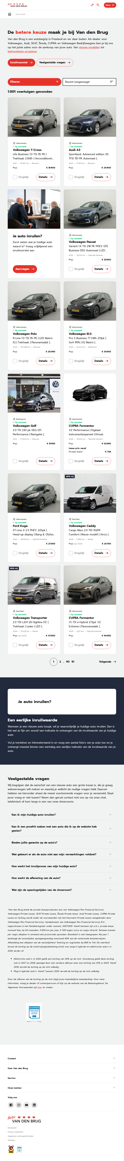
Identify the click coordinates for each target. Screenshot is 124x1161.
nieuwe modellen (89, 47)
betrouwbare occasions (22, 51)
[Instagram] (18, 1105)
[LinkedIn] (34, 1105)
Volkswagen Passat (82, 242)
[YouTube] (26, 1105)
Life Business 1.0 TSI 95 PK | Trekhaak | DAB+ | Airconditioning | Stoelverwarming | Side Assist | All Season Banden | (33, 160)
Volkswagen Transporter (30, 618)
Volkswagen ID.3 (80, 334)
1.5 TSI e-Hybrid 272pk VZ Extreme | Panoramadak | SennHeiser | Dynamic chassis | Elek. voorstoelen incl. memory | (88, 628)
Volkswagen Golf (24, 426)
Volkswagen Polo (25, 334)
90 (68, 662)
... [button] (63, 662)
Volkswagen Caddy (82, 526)
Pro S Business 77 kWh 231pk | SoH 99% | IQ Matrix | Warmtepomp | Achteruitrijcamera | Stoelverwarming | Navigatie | (90, 344)
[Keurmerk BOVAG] (11, 1149)
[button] (107, 662)
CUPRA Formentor (81, 426)
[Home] (17, 5)
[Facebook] (11, 1105)
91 (73, 662)
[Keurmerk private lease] (34, 1013)
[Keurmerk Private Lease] (19, 1149)
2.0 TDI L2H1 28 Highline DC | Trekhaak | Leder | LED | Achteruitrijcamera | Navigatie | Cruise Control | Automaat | (32, 628)
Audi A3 (74, 150)
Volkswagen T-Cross (27, 150)
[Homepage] (10, 14)
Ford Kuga (20, 526)
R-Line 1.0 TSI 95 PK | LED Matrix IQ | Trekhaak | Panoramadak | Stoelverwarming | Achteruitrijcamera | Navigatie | (33, 344)
